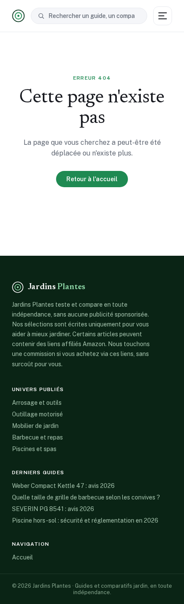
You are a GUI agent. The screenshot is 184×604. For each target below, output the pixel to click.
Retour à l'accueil (92, 179)
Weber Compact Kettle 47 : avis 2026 (63, 485)
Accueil (22, 557)
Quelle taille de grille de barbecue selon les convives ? (86, 497)
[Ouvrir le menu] (162, 15)
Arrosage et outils (37, 402)
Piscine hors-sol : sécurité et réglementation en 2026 (85, 520)
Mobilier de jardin (35, 425)
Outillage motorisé (37, 414)
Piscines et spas (34, 449)
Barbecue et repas (37, 437)
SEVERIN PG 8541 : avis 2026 (53, 508)
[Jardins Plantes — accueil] (18, 15)
